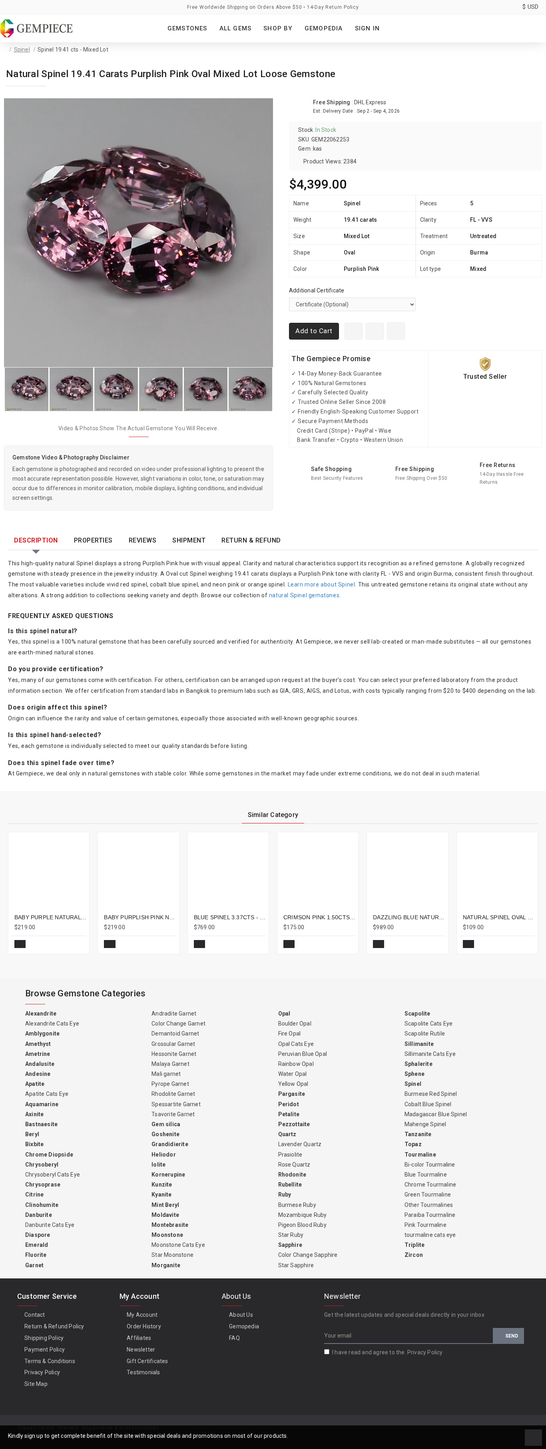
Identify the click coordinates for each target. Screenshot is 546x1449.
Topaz (413, 1144)
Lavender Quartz (300, 1144)
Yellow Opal (293, 1084)
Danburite (38, 1215)
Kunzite (161, 1184)
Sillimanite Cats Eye (430, 1054)
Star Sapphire (296, 1265)
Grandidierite (169, 1144)
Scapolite (417, 1013)
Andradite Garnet (173, 1013)
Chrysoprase (42, 1184)
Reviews (143, 540)
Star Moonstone (172, 1255)
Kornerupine (168, 1174)
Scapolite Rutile (425, 1033)
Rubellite (290, 1184)
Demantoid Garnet (175, 1033)
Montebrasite (169, 1225)
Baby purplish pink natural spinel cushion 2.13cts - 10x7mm (140, 917)
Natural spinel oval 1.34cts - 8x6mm (499, 917)
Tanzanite (418, 1134)
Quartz (287, 1134)
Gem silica (165, 1124)
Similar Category (273, 815)
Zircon (414, 1255)
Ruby (284, 1194)
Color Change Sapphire (308, 1255)
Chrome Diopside (49, 1154)
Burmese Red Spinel (431, 1094)
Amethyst (38, 1044)
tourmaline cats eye (430, 1235)
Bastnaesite (41, 1124)
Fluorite (36, 1255)
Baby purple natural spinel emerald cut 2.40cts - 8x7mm (50, 917)
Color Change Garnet (178, 1023)
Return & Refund (251, 540)
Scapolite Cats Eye (429, 1023)
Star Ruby (291, 1235)
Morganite (165, 1265)
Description (36, 540)
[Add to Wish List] (396, 331)
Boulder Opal (294, 1023)
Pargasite (291, 1094)
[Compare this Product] (77, 944)
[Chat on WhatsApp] (354, 331)
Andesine (38, 1074)
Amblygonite (42, 1033)
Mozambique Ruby (302, 1215)
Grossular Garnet (173, 1044)
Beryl (32, 1134)
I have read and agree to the (387, 1352)
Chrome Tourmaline (430, 1184)
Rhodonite (292, 1174)
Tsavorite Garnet (173, 1114)
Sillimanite (419, 1044)
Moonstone (167, 1235)
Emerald (36, 1245)
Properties (93, 540)
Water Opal (292, 1074)
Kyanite (161, 1194)
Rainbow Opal (296, 1064)
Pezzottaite (294, 1124)
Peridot (288, 1104)
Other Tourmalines (429, 1205)
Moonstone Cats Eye (178, 1245)
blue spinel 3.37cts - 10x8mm (230, 917)
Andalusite (39, 1064)
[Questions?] (375, 331)
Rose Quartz (294, 1164)
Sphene (414, 1074)
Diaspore (37, 1235)
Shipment (188, 540)
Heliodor (163, 1154)
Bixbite (34, 1144)
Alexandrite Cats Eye (52, 1023)
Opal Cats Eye (296, 1044)
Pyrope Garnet (170, 1084)
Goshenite (165, 1134)
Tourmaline (420, 1154)
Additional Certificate (316, 290)
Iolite (158, 1164)
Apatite (34, 1084)
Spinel (22, 49)
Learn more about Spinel (321, 584)
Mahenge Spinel (425, 1124)
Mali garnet (166, 1074)
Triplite (415, 1245)
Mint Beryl (165, 1205)
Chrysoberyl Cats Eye (52, 1174)
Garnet (34, 1265)
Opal (284, 1013)
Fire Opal (289, 1033)
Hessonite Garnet (173, 1054)
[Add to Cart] (20, 944)
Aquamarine (41, 1104)
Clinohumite (41, 1205)
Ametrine (37, 1054)
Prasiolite (290, 1154)
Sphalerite (418, 1064)
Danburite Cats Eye (50, 1225)
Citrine (34, 1194)
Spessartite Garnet (176, 1104)
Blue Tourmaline (426, 1174)
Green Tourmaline (428, 1194)
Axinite (34, 1114)
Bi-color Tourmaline (430, 1164)
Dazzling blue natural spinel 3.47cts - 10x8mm (409, 917)
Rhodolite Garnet (173, 1094)
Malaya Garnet (170, 1064)
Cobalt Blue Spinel (428, 1104)
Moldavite (165, 1215)
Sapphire (290, 1245)
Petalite (289, 1114)
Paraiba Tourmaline (430, 1215)
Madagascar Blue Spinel (436, 1114)
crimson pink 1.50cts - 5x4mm (319, 917)
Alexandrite (40, 1013)
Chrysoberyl (41, 1164)
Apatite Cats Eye (46, 1094)
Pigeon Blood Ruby (302, 1225)
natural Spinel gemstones (304, 595)
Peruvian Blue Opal (302, 1054)
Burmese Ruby (297, 1205)
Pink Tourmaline (425, 1225)
